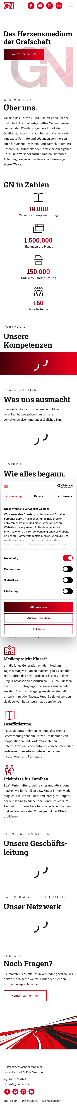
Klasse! (51, 676)
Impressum (11, 1101)
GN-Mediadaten (51, 1101)
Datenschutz (30, 1101)
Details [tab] (38, 496)
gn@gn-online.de (19, 1084)
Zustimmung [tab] (14, 496)
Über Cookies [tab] (63, 496)
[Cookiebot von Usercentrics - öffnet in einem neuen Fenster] (57, 486)
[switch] (68, 569)
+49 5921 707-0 (18, 1079)
